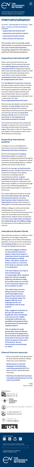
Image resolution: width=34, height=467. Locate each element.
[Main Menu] (30, 3)
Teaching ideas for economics (18, 24)
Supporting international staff (14, 31)
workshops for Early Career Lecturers (15, 77)
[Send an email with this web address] (5, 440)
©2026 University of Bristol (11, 450)
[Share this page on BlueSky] (16, 440)
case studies (15, 106)
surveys (4, 125)
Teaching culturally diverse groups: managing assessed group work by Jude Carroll (19, 378)
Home (6, 24)
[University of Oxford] (10, 420)
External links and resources (13, 38)
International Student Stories (13, 36)
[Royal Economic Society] (9, 400)
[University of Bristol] (9, 394)
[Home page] (12, 9)
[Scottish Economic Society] (17, 407)
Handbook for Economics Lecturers (18, 83)
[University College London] (9, 426)
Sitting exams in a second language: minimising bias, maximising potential (16, 366)
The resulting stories (8, 244)
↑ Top (31, 384)
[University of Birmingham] (11, 413)
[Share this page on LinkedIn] (10, 440)
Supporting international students (15, 33)
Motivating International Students (14, 150)
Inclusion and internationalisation (16, 27)
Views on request (28, 385)
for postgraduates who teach (12, 79)
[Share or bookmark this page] (21, 440)
